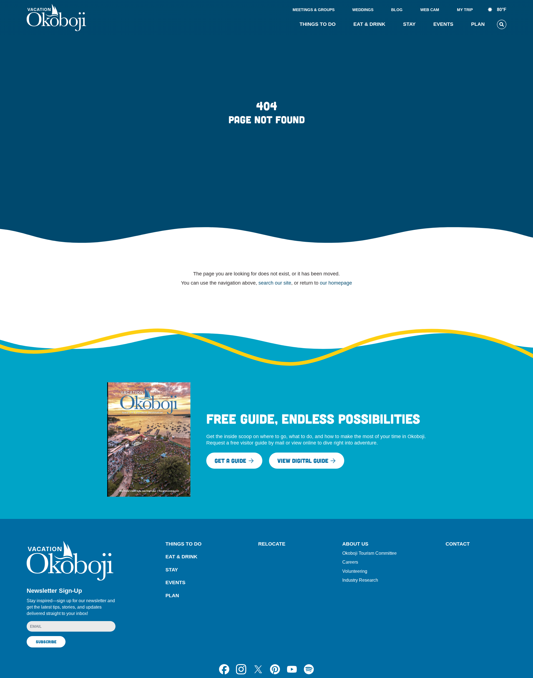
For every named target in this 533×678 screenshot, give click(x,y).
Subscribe (46, 641)
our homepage (336, 283)
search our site (274, 283)
